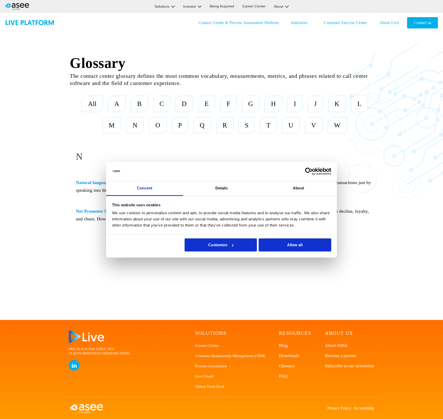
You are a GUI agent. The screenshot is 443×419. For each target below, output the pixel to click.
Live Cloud (204, 376)
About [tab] (298, 188)
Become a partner (341, 355)
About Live (389, 22)
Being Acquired (222, 6)
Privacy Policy (339, 408)
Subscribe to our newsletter (349, 365)
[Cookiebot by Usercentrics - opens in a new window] (308, 171)
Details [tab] (221, 188)
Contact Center (207, 345)
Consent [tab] (144, 188)
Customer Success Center (345, 22)
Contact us (422, 22)
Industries (299, 22)
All (92, 104)
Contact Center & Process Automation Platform (238, 22)
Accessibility (364, 408)
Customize (217, 245)
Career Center (254, 6)
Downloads (289, 355)
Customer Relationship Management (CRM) (230, 356)
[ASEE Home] (16, 6)
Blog (283, 345)
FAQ (283, 376)
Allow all (295, 245)
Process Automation (211, 366)
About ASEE (336, 345)
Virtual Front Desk (210, 386)
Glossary (287, 365)
